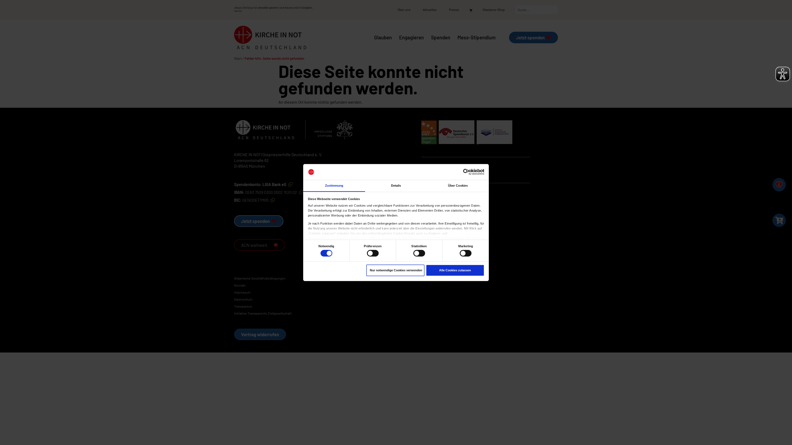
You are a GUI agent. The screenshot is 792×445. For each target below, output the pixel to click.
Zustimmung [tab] (334, 185)
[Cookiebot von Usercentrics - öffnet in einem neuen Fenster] (466, 172)
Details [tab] (396, 185)
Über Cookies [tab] (458, 185)
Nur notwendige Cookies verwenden (396, 270)
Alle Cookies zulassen (455, 270)
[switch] (373, 253)
